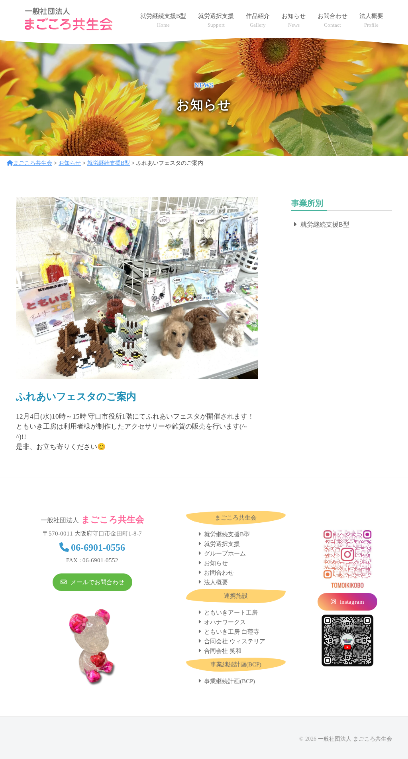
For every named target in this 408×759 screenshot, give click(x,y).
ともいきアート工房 (231, 612)
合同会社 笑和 (222, 651)
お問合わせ (219, 572)
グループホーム (225, 553)
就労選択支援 (222, 544)
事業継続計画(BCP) (229, 681)
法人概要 (216, 582)
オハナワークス (225, 622)
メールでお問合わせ (97, 582)
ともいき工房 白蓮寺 (231, 632)
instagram (352, 602)
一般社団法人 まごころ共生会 (355, 738)
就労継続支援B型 (324, 224)
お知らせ (216, 563)
